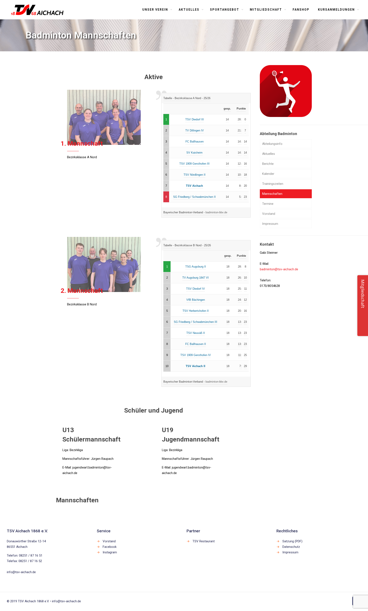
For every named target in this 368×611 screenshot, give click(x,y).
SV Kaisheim (194, 152)
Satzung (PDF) (292, 541)
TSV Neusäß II (195, 333)
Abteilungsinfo (272, 144)
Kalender (268, 174)
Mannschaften (272, 194)
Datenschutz (291, 547)
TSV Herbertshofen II (196, 310)
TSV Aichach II (195, 366)
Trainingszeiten (272, 184)
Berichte (268, 164)
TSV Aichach (194, 185)
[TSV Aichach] (37, 9)
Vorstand (268, 214)
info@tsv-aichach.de (21, 572)
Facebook (109, 547)
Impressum (270, 224)
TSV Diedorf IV (195, 288)
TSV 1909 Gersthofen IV (195, 355)
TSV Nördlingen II (195, 174)
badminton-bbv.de (216, 212)
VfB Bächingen (195, 299)
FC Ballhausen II (195, 344)
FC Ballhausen (194, 141)
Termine (267, 204)
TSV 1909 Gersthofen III (194, 163)
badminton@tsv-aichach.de (279, 269)
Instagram (110, 552)
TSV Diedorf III (194, 119)
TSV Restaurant (204, 541)
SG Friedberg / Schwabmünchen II (194, 196)
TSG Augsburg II (195, 266)
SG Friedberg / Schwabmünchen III (195, 321)
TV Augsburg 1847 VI (195, 277)
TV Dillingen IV (194, 130)
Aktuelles (268, 154)
